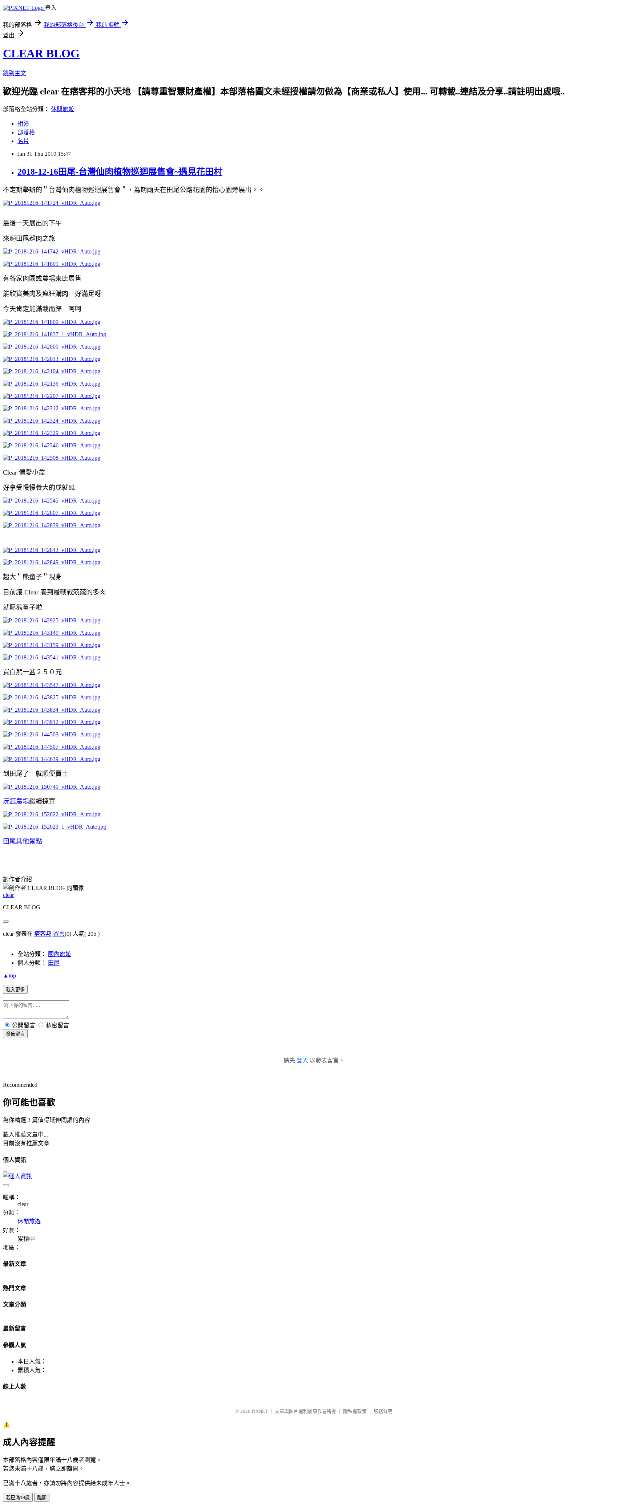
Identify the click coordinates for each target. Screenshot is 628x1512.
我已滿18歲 (18, 1497)
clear (8, 895)
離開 (42, 1497)
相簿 (23, 124)
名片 (23, 141)
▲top (9, 975)
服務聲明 (383, 1411)
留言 (59, 934)
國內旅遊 (59, 954)
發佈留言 (15, 1034)
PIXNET (259, 1411)
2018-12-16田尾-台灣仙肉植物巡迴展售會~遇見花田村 (119, 171)
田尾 (54, 963)
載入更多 (15, 989)
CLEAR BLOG (41, 53)
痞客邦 (43, 934)
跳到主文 (14, 73)
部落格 (26, 132)
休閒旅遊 (62, 109)
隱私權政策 (355, 1411)
